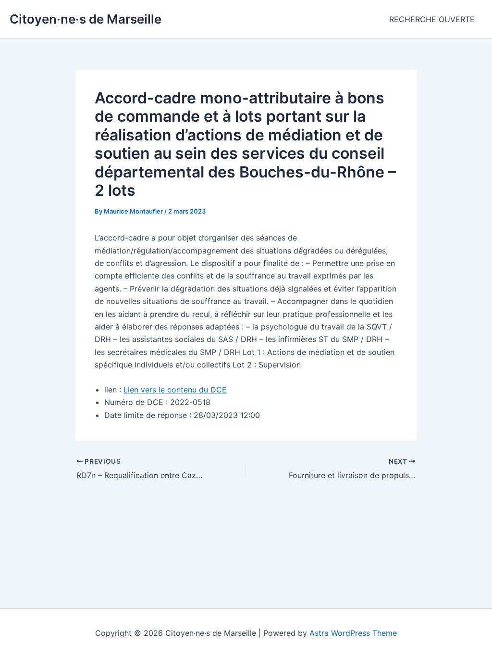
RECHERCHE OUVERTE (432, 19)
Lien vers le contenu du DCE (175, 389)
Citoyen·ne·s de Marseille (85, 19)
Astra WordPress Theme (353, 633)
